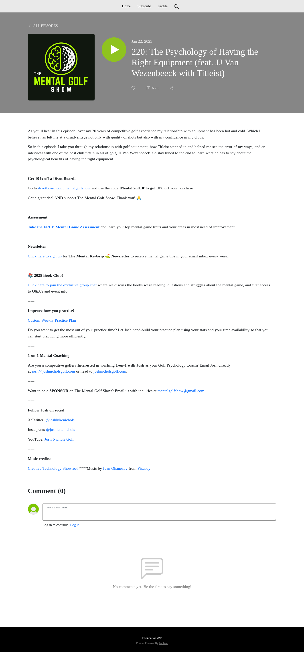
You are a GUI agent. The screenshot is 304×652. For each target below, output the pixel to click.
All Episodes (45, 26)
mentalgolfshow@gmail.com (181, 391)
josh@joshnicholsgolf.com (53, 371)
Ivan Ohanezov (115, 468)
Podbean (163, 643)
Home (126, 6)
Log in (74, 525)
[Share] (172, 88)
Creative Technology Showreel (53, 468)
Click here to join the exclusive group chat (62, 285)
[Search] (177, 6)
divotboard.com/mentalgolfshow (64, 188)
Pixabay (144, 468)
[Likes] (133, 88)
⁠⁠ (109, 371)
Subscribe (144, 6)
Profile (163, 6)
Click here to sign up (45, 256)
